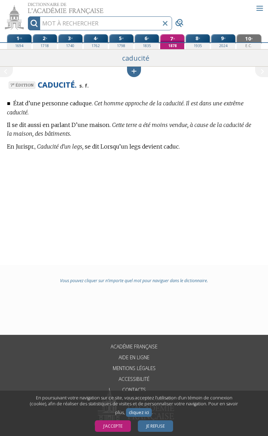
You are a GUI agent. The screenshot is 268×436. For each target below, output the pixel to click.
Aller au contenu (26, 6)
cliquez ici (139, 412)
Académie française (134, 346)
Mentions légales (134, 368)
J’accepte (112, 426)
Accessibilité (134, 379)
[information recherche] (34, 23)
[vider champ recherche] (165, 23)
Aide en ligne (134, 357)
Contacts (134, 389)
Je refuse (155, 426)
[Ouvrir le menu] (259, 8)
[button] (134, 72)
